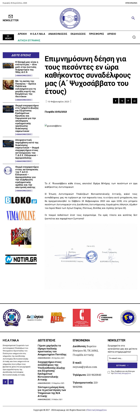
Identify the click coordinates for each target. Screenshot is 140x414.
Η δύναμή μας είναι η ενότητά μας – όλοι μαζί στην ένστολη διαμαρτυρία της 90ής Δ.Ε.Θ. (26, 67)
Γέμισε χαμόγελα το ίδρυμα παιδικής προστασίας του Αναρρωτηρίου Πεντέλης (52, 350)
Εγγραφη (121, 365)
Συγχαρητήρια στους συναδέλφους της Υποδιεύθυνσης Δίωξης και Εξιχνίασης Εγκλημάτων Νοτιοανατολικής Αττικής (51, 371)
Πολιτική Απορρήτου (122, 373)
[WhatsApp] (134, 101)
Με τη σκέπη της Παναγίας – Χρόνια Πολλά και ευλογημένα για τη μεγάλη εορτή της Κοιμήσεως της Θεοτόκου (25, 89)
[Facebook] (115, 101)
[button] (133, 18)
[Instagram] (10, 381)
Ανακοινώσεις (23, 75)
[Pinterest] (128, 101)
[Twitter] (122, 101)
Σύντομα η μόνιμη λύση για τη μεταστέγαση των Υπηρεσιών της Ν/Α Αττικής (52, 391)
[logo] (70, 18)
